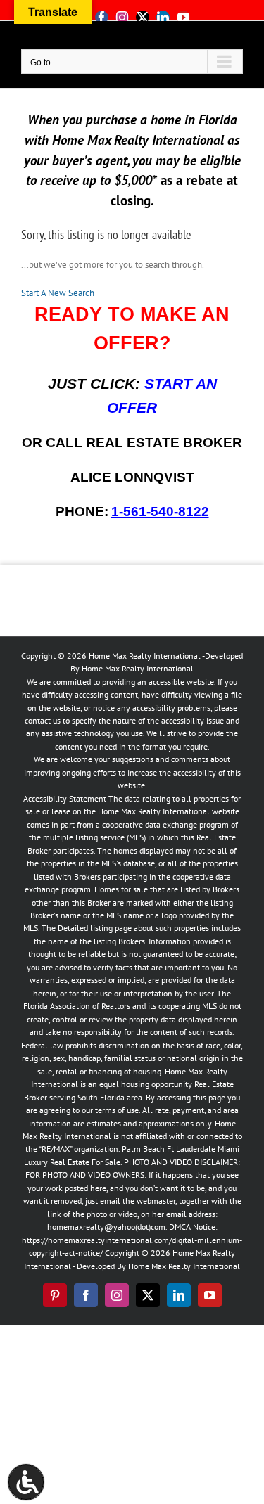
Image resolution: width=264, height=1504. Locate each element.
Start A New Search (57, 293)
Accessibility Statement (64, 798)
